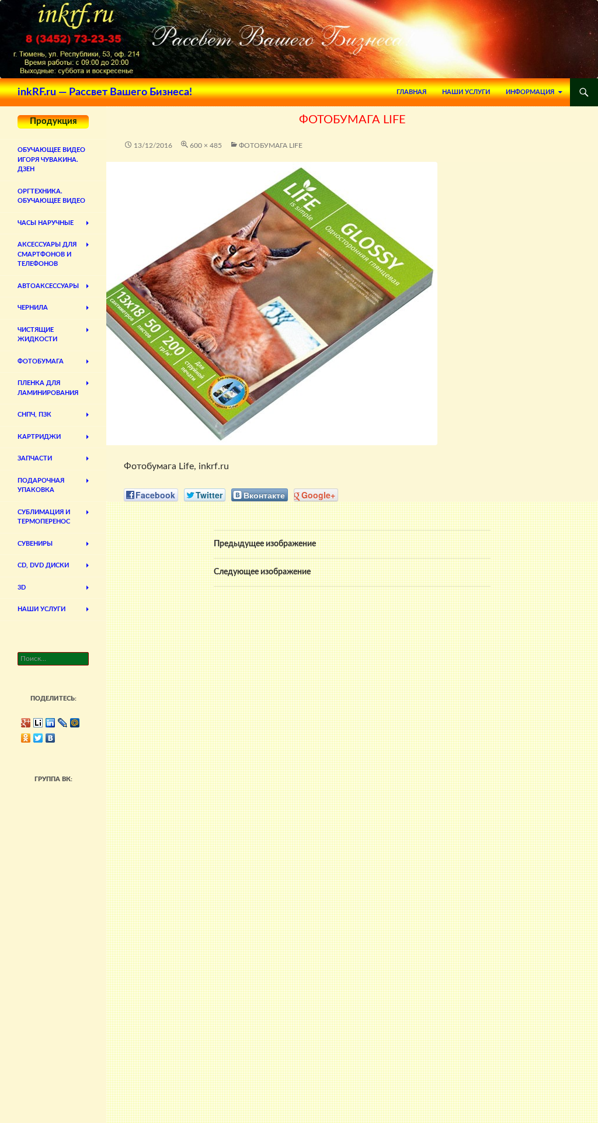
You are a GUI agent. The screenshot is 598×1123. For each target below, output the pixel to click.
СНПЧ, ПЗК (34, 414)
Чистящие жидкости (37, 335)
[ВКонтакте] (50, 738)
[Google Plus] (26, 722)
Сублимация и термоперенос (44, 517)
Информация (530, 92)
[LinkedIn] (50, 722)
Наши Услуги (466, 92)
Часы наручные (46, 223)
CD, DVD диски (43, 565)
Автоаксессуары (48, 286)
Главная (411, 92)
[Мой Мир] (75, 722)
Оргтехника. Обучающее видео (51, 196)
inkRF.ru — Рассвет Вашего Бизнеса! (105, 92)
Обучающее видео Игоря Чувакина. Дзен (51, 159)
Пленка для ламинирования (48, 388)
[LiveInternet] (38, 722)
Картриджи (39, 437)
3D (22, 587)
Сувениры (35, 543)
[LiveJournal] (63, 722)
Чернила (33, 307)
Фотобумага (41, 361)
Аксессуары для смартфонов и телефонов (47, 254)
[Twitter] (38, 738)
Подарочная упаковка (41, 485)
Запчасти (35, 458)
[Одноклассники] (26, 738)
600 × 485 (206, 145)
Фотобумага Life (271, 145)
